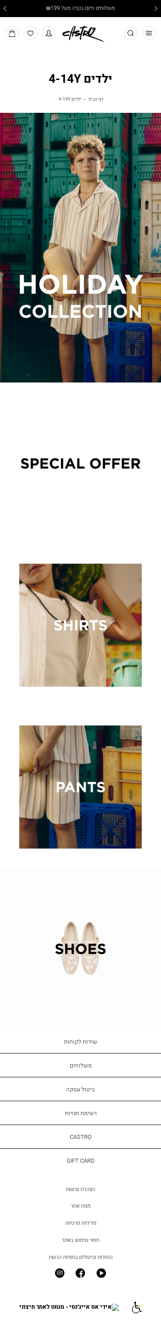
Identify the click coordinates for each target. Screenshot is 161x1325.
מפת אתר (80, 1205)
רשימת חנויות (81, 1113)
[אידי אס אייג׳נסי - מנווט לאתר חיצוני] (69, 1307)
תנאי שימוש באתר (80, 1240)
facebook (80, 1273)
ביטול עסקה (80, 1089)
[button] (49, 33)
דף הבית (96, 99)
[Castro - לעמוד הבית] (80, 32)
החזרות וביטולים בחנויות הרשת (81, 1257)
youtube (101, 1273)
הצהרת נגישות (80, 1189)
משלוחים (81, 1065)
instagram (59, 1273)
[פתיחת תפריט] (149, 33)
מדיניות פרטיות (80, 1223)
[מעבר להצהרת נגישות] (136, 1307)
